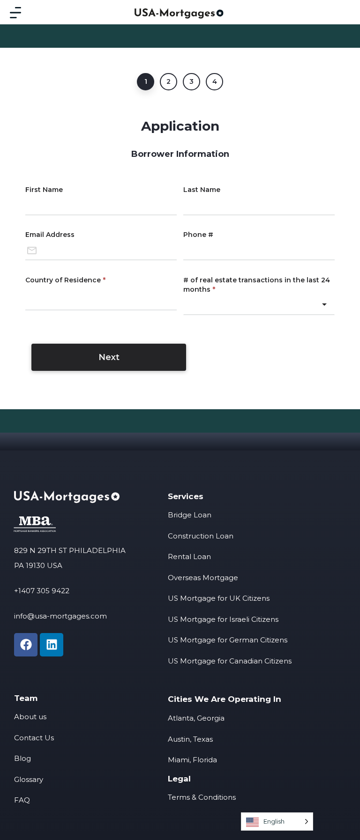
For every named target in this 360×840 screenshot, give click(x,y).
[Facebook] (26, 644)
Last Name (201, 189)
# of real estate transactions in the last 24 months (256, 285)
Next (109, 357)
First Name (44, 189)
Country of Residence (65, 280)
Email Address (50, 234)
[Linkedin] (51, 644)
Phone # (198, 234)
